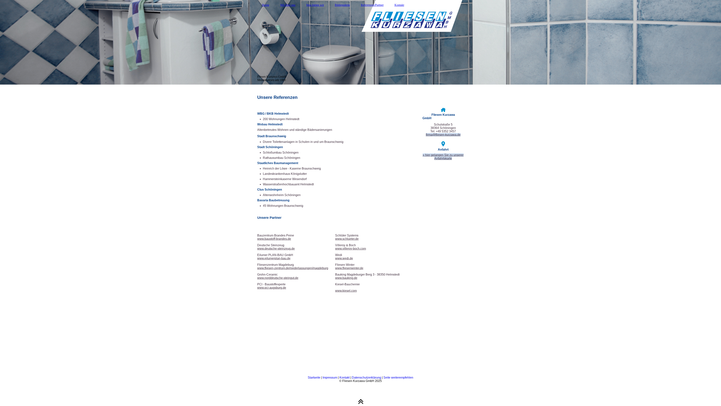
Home (265, 5)
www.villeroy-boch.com (350, 248)
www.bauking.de (346, 278)
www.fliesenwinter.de (349, 268)
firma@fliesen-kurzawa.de (443, 134)
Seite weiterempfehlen (398, 377)
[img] (360, 42)
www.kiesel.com (346, 290)
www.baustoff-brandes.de (274, 238)
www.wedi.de (344, 258)
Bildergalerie (342, 5)
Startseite (314, 377)
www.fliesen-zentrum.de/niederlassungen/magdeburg (292, 268)
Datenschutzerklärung (366, 377)
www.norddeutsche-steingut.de (277, 278)
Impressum (330, 377)
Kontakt (399, 5)
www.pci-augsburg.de (271, 287)
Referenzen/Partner (372, 5)
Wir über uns (287, 5)
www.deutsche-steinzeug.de (276, 248)
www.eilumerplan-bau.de (273, 258)
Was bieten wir (315, 5)
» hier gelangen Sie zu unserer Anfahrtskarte (443, 156)
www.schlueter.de (347, 238)
